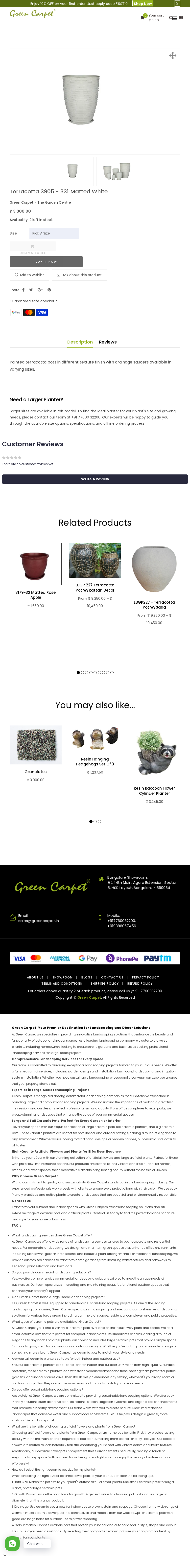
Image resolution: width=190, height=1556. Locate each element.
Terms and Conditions (61, 983)
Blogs (87, 977)
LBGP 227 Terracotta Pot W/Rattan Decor (95, 588)
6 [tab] (99, 672)
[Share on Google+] (40, 290)
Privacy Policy (145, 977)
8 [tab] (107, 672)
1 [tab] (78, 672)
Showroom (62, 977)
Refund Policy (140, 983)
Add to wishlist (32, 274)
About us (35, 977)
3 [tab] (86, 672)
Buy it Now (46, 262)
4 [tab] (91, 672)
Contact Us (112, 977)
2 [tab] (82, 672)
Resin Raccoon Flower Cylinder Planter (154, 791)
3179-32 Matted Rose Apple (36, 595)
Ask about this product (82, 274)
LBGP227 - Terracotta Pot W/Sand (154, 605)
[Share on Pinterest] (49, 290)
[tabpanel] (35, 582)
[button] (95, 479)
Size (13, 233)
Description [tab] (80, 342)
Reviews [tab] (108, 342)
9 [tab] (112, 672)
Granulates (35, 771)
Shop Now (143, 3)
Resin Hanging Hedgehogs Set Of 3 (95, 762)
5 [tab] (95, 672)
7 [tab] (103, 672)
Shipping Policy (105, 983)
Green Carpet (89, 997)
